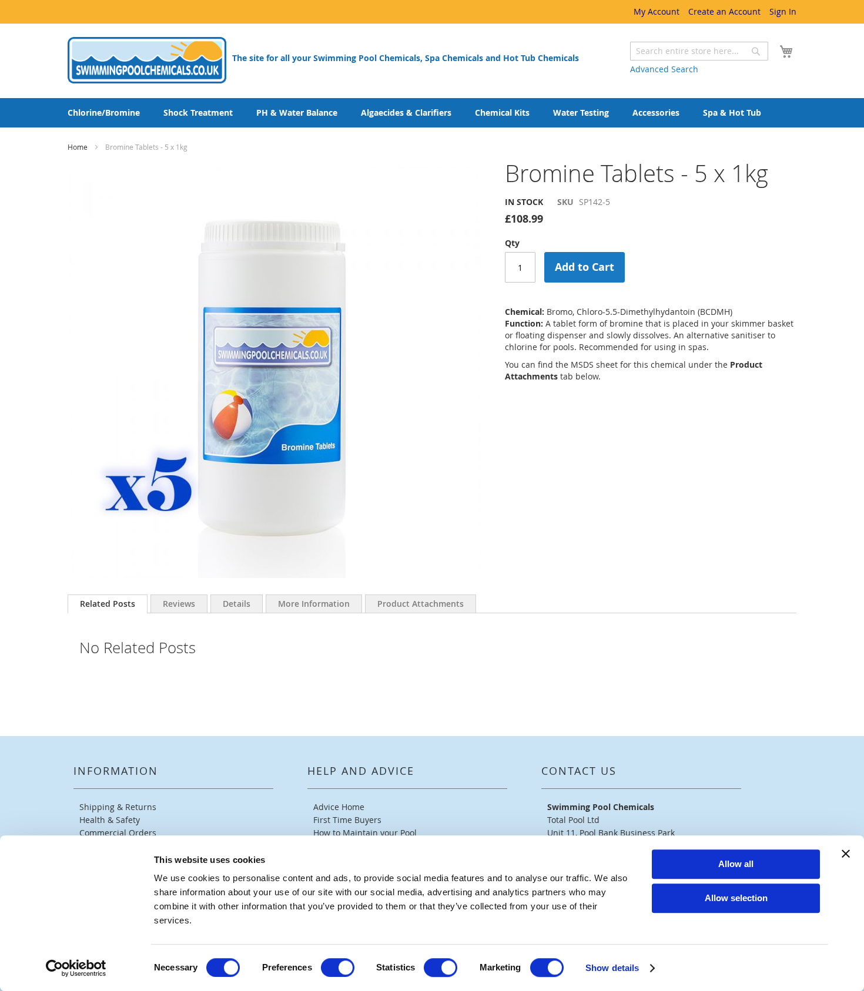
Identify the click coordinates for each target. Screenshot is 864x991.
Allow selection (736, 898)
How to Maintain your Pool (365, 832)
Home (78, 147)
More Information (314, 603)
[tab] (108, 603)
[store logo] (147, 60)
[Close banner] (846, 853)
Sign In (782, 11)
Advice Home (338, 806)
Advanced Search (664, 69)
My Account (656, 11)
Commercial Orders (117, 832)
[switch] (337, 967)
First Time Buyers (347, 819)
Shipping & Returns (117, 806)
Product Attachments (420, 603)
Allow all (736, 864)
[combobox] (699, 51)
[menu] (432, 112)
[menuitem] (104, 112)
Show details (612, 968)
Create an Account (724, 11)
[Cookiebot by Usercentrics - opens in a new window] (76, 968)
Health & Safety (109, 819)
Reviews (179, 603)
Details (236, 603)
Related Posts (107, 603)
